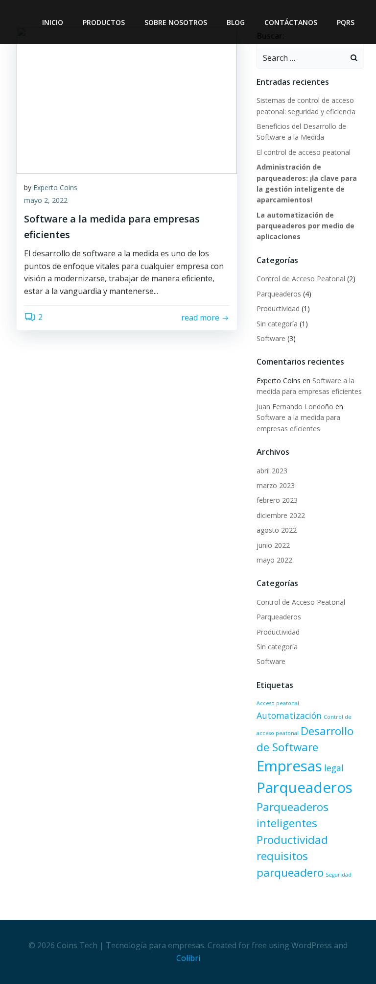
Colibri (188, 958)
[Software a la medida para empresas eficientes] (127, 99)
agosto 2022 (277, 530)
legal (334, 768)
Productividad (278, 308)
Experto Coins (55, 187)
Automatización (289, 715)
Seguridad (339, 874)
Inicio (52, 22)
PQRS (345, 22)
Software (271, 338)
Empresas (289, 766)
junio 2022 (273, 545)
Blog (236, 22)
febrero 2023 (277, 500)
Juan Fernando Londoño (295, 406)
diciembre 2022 (281, 515)
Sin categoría (277, 323)
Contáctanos (290, 22)
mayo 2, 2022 (46, 200)
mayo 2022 (274, 560)
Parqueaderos (279, 293)
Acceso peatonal (278, 703)
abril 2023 (272, 470)
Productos (104, 22)
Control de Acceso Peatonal (301, 278)
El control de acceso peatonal (304, 152)
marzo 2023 (276, 485)
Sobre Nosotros (175, 22)
